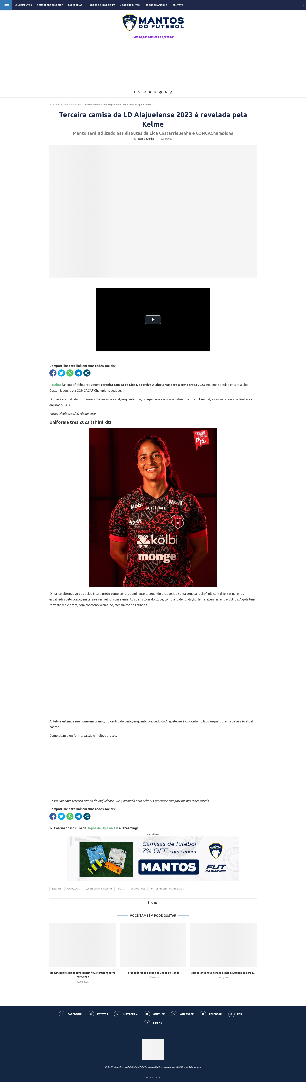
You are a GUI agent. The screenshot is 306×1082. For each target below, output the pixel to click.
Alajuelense (73, 889)
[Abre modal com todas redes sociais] (86, 373)
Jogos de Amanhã (156, 5)
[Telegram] (160, 92)
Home (6, 5)
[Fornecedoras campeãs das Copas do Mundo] (153, 945)
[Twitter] (139, 92)
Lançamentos (23, 5)
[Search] (304, 5)
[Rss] (166, 92)
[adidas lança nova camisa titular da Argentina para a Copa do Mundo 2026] (223, 945)
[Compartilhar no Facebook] (52, 373)
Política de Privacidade (189, 1067)
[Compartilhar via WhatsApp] (69, 373)
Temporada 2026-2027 (50, 5)
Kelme (121, 889)
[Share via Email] (155, 902)
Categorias (75, 5)
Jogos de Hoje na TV (102, 5)
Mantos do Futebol (58, 104)
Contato (177, 5)
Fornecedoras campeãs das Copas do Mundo (153, 972)
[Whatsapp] (155, 92)
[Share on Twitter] (152, 902)
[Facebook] (134, 92)
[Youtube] (150, 92)
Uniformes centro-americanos (167, 889)
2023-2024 (56, 889)
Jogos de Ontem (130, 5)
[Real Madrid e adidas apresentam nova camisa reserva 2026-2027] (82, 945)
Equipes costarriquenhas (99, 889)
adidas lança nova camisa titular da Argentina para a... (223, 972)
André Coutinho (145, 138)
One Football (138, 889)
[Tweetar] (61, 373)
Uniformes (75, 104)
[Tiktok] (171, 92)
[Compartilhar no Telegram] (78, 373)
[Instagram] (145, 92)
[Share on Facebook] (148, 902)
